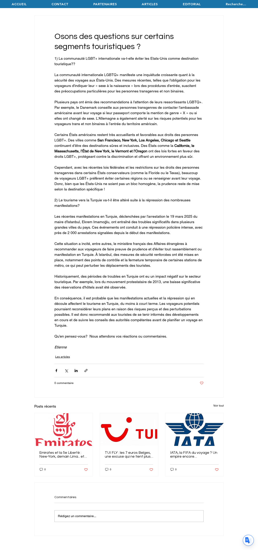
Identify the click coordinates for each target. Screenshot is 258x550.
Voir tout (218, 405)
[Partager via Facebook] (56, 370)
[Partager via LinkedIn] (76, 370)
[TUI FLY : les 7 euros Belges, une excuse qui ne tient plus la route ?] (129, 429)
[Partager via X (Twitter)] (66, 370)
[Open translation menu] (248, 540)
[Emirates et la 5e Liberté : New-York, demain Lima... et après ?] (63, 429)
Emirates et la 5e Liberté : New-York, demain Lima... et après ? (61, 454)
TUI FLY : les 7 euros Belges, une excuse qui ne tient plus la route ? (128, 454)
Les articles (62, 356)
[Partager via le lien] (86, 370)
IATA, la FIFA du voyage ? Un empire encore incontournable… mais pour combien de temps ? (193, 454)
